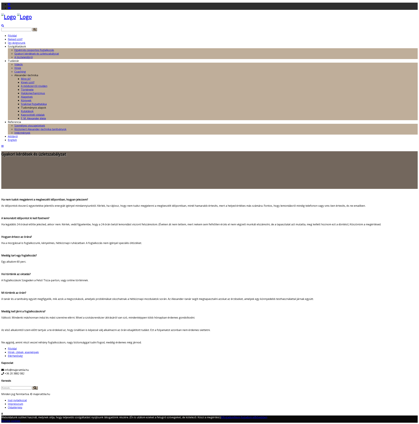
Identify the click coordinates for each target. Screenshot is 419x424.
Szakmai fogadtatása (34, 104)
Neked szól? (15, 39)
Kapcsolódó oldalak (33, 115)
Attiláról (13, 136)
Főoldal (12, 35)
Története (27, 89)
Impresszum (15, 404)
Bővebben (261, 417)
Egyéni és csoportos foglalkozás (34, 50)
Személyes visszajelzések (29, 125)
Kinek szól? (28, 82)
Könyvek (26, 100)
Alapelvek (27, 97)
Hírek (17, 68)
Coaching (20, 71)
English (12, 140)
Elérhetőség (15, 356)
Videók (18, 64)
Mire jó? (26, 79)
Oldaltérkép (15, 407)
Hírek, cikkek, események (23, 352)
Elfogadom (227, 417)
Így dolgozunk (16, 43)
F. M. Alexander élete (33, 118)
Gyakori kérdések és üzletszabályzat (36, 53)
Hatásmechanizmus (33, 93)
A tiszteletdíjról (23, 57)
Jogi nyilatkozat (17, 400)
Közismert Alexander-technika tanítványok (40, 129)
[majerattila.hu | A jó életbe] (8, 16)
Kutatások (27, 111)
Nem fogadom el (244, 417)
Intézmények (22, 133)
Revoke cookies (10, 421)
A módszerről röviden (34, 86)
